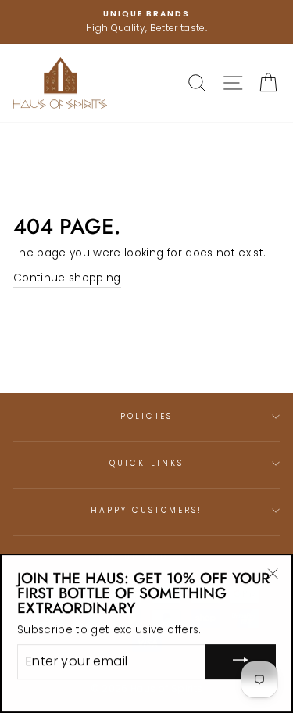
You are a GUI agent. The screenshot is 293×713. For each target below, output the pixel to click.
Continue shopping (67, 278)
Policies (146, 416)
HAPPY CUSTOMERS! (147, 510)
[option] (146, 22)
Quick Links (146, 463)
